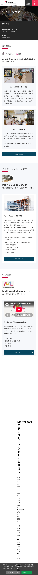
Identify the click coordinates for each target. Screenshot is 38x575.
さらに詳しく (19, 259)
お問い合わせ (19, 154)
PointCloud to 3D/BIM (9, 32)
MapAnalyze (6, 37)
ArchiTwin (6, 26)
